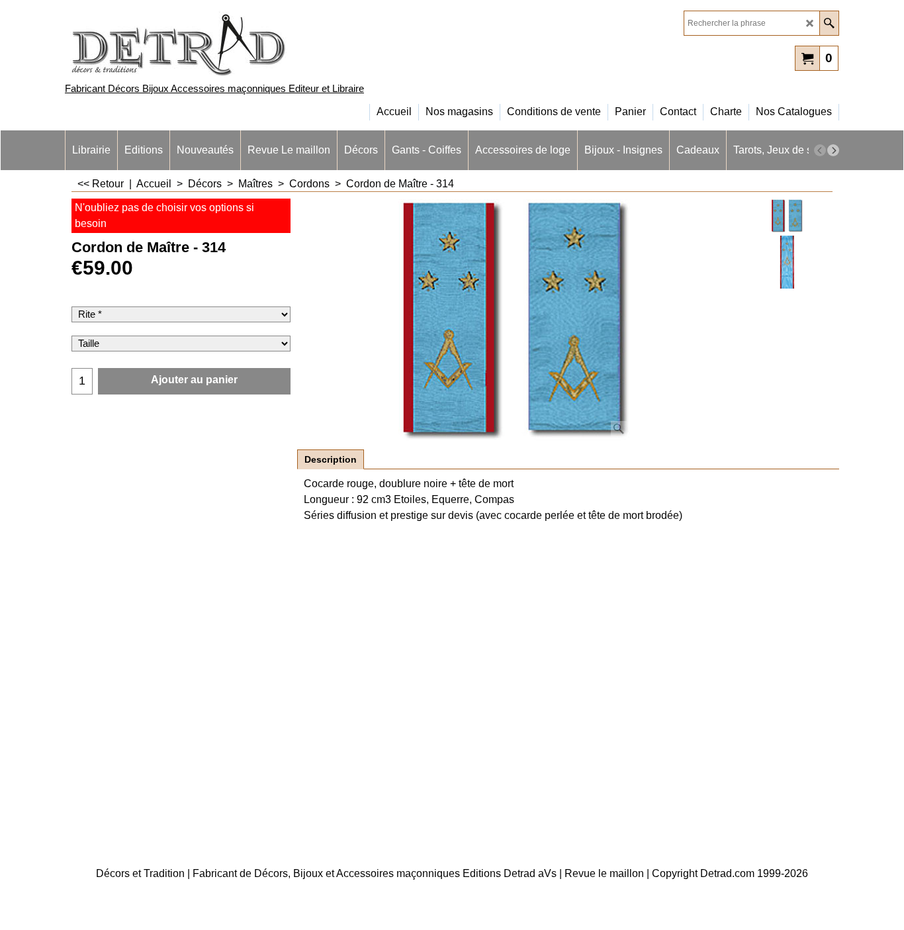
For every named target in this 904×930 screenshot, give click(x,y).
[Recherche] (828, 23)
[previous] (820, 150)
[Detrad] (180, 43)
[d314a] (787, 262)
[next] (833, 150)
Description (330, 459)
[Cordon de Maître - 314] (514, 319)
